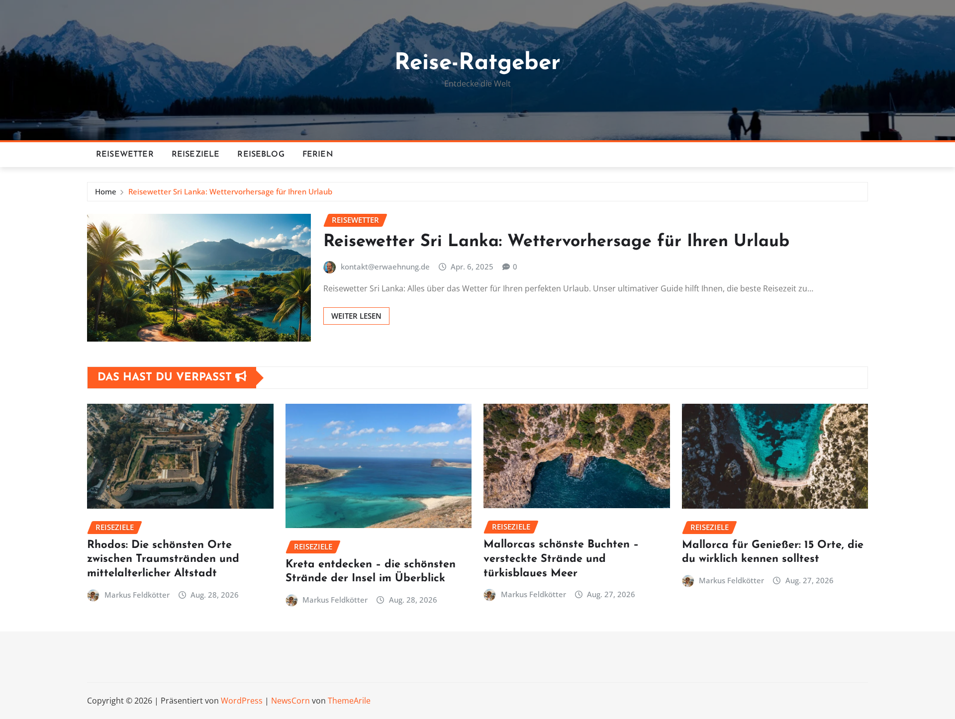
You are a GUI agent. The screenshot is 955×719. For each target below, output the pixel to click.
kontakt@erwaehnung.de (385, 266)
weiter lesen (356, 316)
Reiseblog (260, 155)
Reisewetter (125, 155)
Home (105, 191)
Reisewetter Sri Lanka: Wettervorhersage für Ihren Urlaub (230, 191)
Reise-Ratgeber (477, 63)
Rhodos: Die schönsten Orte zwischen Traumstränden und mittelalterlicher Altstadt (163, 559)
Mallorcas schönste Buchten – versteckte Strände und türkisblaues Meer (561, 559)
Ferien (317, 155)
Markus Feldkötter (137, 595)
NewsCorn (290, 700)
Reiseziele (196, 155)
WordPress (242, 700)
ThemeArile (349, 700)
